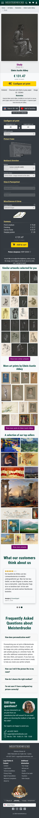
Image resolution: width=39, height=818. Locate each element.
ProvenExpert (15, 598)
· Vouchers (24, 776)
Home (3, 8)
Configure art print (21, 83)
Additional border (8, 131)
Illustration (18, 8)
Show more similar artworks (19, 359)
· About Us (6, 781)
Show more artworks (19, 547)
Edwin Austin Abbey (29, 8)
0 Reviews (24, 113)
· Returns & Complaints (9, 778)
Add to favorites (29, 109)
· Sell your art (24, 768)
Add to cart (20, 244)
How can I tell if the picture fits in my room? (19, 670)
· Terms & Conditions (9, 771)
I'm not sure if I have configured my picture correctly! (18, 688)
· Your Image (24, 766)
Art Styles (10, 8)
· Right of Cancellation (9, 776)
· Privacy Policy (7, 773)
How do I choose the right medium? (18, 679)
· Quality (23, 771)
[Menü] (2, 3)
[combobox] (19, 133)
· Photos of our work (26, 773)
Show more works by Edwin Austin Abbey (19, 428)
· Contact (5, 766)
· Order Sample (25, 778)
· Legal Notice (7, 768)
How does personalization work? (17, 637)
